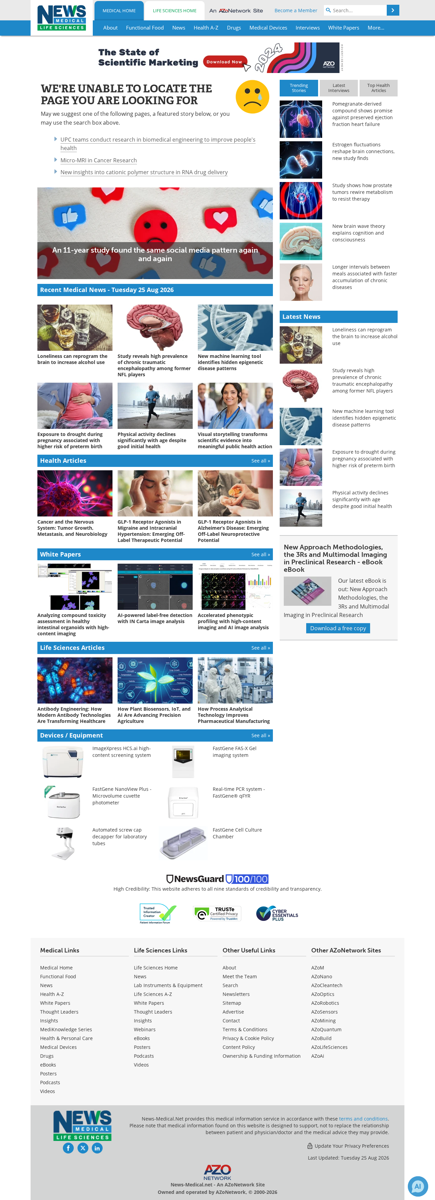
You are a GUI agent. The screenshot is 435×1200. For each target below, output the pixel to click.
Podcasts (50, 1082)
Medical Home (119, 10)
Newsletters (236, 994)
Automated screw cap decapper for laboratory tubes (119, 836)
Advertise (233, 1011)
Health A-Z (52, 994)
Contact (231, 1020)
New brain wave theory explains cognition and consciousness (358, 233)
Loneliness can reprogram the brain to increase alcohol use (365, 336)
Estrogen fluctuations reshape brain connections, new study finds (363, 151)
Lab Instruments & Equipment (168, 985)
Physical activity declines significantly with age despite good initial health (362, 499)
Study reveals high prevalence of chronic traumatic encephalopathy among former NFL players (362, 380)
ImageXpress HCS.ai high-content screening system (121, 751)
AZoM (317, 967)
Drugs (47, 1056)
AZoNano (321, 976)
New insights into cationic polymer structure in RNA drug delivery (144, 172)
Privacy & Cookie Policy (248, 1038)
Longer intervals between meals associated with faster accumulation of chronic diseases (364, 276)
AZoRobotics (325, 1003)
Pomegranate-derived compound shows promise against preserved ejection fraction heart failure (362, 114)
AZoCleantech (327, 985)
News (46, 985)
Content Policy (239, 1047)
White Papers (55, 1003)
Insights (49, 1020)
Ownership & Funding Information (262, 1056)
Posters (48, 1073)
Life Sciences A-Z (153, 994)
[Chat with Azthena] (418, 1186)
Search (230, 985)
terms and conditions (363, 1118)
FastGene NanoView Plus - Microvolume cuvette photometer (122, 796)
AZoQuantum (326, 1029)
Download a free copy (338, 628)
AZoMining (323, 1020)
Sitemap (232, 1003)
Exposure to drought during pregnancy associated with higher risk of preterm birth (364, 459)
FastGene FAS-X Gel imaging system (235, 751)
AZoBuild (321, 1038)
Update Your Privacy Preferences (351, 1146)
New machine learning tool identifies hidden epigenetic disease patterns (364, 418)
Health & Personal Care (66, 1038)
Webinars (145, 1029)
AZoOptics (322, 994)
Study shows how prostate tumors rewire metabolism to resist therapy (362, 192)
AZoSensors (324, 1011)
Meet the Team (240, 976)
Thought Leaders (59, 1011)
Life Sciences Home (174, 10)
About (229, 967)
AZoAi (317, 1056)
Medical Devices (58, 1047)
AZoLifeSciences (329, 1047)
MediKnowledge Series (66, 1029)
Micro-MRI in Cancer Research (98, 160)
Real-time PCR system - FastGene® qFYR (239, 792)
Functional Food (58, 976)
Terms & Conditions (245, 1029)
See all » (260, 460)
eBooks (48, 1064)
